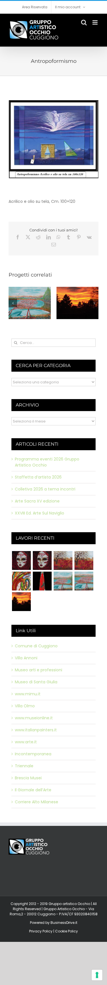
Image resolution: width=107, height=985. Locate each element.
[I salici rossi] (63, 581)
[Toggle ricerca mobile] (84, 22)
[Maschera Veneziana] (21, 560)
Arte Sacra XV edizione (37, 501)
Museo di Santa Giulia (36, 682)
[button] (13, 303)
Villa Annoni (26, 658)
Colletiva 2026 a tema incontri (45, 489)
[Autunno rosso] (63, 560)
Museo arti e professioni (38, 670)
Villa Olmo (25, 706)
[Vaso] (42, 581)
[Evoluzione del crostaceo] (21, 581)
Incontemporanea (33, 754)
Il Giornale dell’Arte (33, 790)
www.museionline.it (34, 718)
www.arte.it (26, 742)
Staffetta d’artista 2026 (38, 477)
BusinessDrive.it (64, 922)
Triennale (24, 766)
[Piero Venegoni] (42, 560)
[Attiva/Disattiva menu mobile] (95, 22)
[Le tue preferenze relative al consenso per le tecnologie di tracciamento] (97, 975)
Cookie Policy (66, 931)
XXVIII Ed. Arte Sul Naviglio (39, 513)
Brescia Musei (28, 778)
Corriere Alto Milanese (36, 802)
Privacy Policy (41, 931)
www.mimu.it (28, 694)
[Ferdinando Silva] (84, 581)
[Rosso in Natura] (21, 601)
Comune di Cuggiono (36, 646)
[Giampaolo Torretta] (84, 560)
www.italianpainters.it (36, 730)
